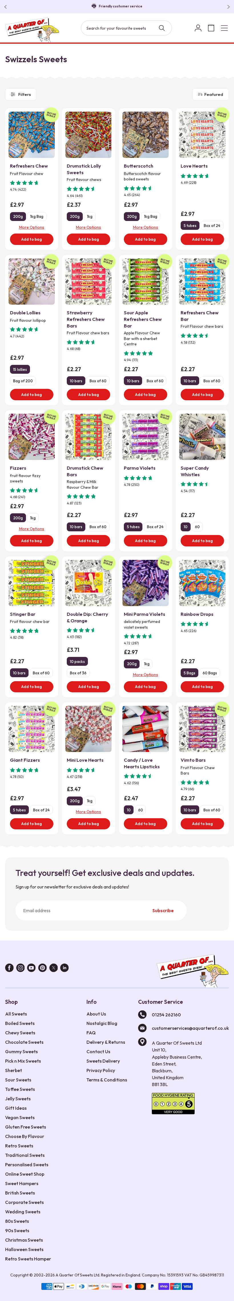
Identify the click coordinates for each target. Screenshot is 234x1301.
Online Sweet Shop (24, 1174)
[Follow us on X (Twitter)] (53, 969)
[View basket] (211, 28)
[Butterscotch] (145, 135)
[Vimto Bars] (202, 729)
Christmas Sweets (24, 1240)
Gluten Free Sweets (25, 1127)
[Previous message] (6, 7)
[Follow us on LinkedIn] (64, 969)
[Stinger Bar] (32, 583)
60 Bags (210, 673)
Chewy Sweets (20, 1032)
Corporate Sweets (24, 1202)
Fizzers (18, 468)
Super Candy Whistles (195, 471)
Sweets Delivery (103, 1061)
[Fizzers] (32, 437)
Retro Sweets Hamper (28, 1259)
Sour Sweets (18, 1080)
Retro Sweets (19, 1146)
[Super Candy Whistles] (202, 437)
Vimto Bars (193, 760)
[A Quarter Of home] (32, 30)
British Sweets (20, 1193)
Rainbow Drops (197, 614)
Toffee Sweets (20, 1089)
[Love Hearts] (202, 135)
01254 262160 (166, 1015)
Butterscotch (138, 166)
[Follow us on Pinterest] (42, 969)
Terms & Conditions (106, 1080)
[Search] (161, 28)
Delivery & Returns (105, 1042)
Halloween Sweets (24, 1249)
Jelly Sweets (18, 1098)
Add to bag (31, 239)
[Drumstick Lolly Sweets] (88, 135)
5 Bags (189, 673)
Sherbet (13, 1070)
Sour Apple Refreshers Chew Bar (143, 319)
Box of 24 (212, 225)
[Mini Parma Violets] (145, 583)
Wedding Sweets (22, 1211)
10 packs (77, 661)
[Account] (198, 28)
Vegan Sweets (20, 1117)
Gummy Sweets (21, 1051)
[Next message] (227, 7)
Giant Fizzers (25, 760)
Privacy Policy (100, 1070)
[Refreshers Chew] (32, 135)
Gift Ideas (16, 1108)
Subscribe (163, 910)
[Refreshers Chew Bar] (202, 281)
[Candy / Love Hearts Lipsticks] (145, 729)
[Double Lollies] (32, 281)
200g (18, 216)
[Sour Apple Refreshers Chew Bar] (145, 281)
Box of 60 (98, 381)
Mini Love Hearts (85, 760)
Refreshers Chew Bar (200, 315)
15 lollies (20, 369)
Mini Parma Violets (144, 614)
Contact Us (98, 1051)
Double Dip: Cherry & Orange (87, 617)
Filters (24, 94)
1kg (89, 216)
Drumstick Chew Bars (85, 471)
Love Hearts (194, 166)
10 (185, 526)
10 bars (76, 381)
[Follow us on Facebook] (9, 969)
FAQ (91, 1032)
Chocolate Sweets (24, 1042)
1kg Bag (36, 216)
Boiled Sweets (20, 1023)
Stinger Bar (22, 614)
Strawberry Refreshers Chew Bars (86, 319)
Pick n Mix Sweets (23, 1061)
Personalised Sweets (26, 1164)
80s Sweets (17, 1221)
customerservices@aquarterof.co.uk (190, 1028)
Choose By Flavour (24, 1136)
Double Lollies (25, 312)
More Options (31, 227)
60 (197, 526)
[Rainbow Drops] (202, 583)
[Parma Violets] (145, 437)
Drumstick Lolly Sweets (84, 169)
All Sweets (16, 1014)
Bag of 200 (23, 381)
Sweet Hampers (21, 1183)
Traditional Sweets (25, 1155)
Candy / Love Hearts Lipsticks (142, 763)
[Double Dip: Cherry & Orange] (88, 583)
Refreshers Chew (29, 166)
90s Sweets (17, 1230)
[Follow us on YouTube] (31, 969)
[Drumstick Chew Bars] (88, 437)
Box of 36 (78, 673)
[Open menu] (224, 28)
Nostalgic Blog (101, 1023)
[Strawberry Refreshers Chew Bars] (88, 281)
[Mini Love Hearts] (88, 729)
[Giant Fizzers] (32, 729)
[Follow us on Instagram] (20, 969)
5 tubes (190, 225)
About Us (96, 1014)
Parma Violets (140, 468)
